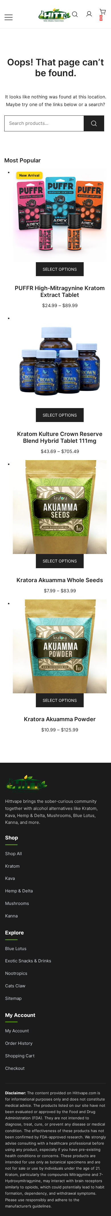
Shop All (13, 853)
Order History (18, 1043)
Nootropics (16, 973)
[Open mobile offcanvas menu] (9, 17)
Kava (10, 878)
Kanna (11, 916)
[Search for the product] (94, 123)
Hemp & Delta (19, 891)
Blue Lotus (15, 948)
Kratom (12, 866)
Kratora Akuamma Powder (60, 719)
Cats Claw (15, 985)
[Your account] (89, 14)
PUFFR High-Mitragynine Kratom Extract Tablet (60, 291)
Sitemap (13, 998)
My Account (17, 1030)
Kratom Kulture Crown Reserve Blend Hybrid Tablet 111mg (59, 437)
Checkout (14, 1068)
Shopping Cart (19, 1055)
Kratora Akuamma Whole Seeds (60, 580)
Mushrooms (17, 903)
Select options (60, 269)
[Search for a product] (75, 14)
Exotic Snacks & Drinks (28, 960)
